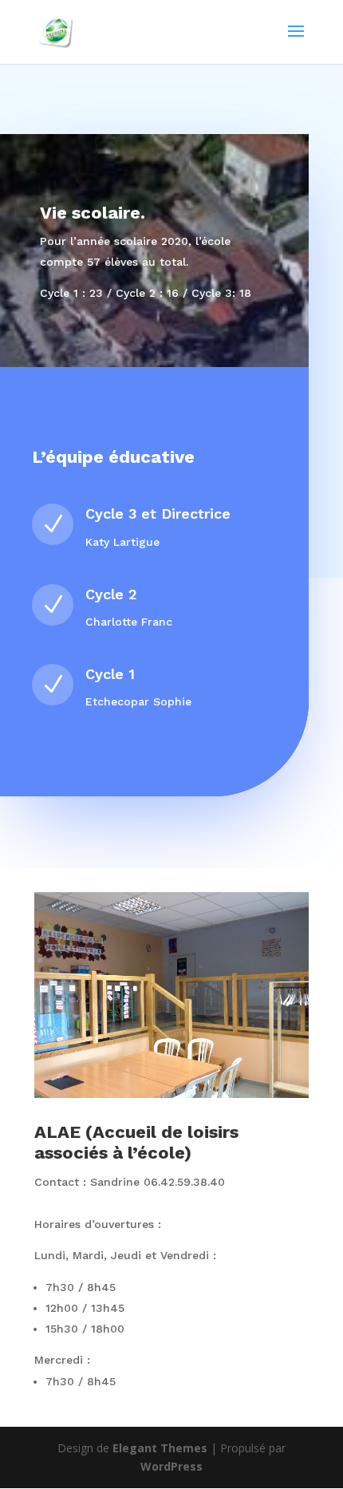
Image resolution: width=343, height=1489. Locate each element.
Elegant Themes (159, 1447)
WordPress (171, 1466)
